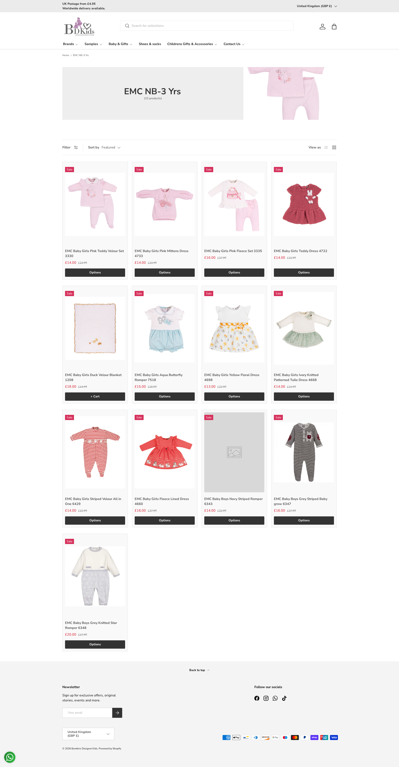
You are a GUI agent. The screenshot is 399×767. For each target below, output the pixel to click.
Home (65, 55)
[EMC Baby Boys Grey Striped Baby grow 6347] (304, 452)
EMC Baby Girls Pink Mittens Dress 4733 (161, 253)
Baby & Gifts (118, 44)
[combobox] (206, 26)
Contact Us (232, 44)
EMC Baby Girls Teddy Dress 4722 (300, 251)
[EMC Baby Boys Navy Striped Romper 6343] (234, 452)
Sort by (93, 147)
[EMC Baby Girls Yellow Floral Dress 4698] (234, 328)
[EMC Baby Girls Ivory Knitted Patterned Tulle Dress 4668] (304, 328)
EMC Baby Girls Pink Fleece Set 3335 (233, 251)
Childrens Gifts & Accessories (190, 44)
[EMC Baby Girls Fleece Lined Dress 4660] (165, 452)
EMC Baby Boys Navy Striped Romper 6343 (233, 501)
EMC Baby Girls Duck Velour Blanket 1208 (93, 377)
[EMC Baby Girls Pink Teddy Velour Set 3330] (95, 204)
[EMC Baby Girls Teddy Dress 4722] (304, 204)
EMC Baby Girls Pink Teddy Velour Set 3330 (94, 253)
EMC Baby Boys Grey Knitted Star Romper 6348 (91, 625)
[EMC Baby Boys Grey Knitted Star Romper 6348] (95, 576)
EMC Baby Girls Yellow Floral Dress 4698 (231, 377)
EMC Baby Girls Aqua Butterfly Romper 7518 (158, 377)
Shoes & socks (150, 44)
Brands (68, 44)
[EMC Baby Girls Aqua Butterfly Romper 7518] (165, 328)
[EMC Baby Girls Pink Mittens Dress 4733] (165, 204)
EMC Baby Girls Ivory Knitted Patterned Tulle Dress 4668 (296, 377)
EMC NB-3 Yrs (81, 55)
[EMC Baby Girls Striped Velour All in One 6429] (95, 452)
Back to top (197, 670)
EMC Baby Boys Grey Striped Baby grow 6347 (300, 501)
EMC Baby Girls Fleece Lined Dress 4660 (162, 501)
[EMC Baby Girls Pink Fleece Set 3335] (234, 204)
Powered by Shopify (110, 748)
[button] (334, 26)
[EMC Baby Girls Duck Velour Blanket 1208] (95, 328)
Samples (91, 44)
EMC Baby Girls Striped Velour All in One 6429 (93, 501)
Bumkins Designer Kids (84, 748)
